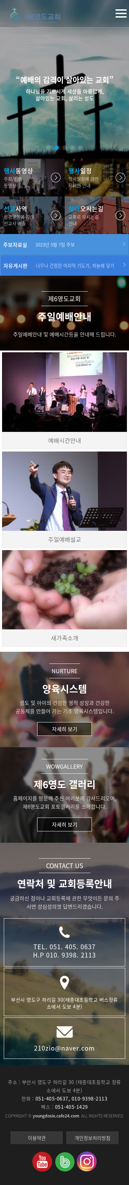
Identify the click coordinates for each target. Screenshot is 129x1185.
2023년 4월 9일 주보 (55, 244)
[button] (48, 147)
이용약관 (37, 1137)
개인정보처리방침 (92, 1137)
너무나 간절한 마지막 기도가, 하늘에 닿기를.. (75, 266)
